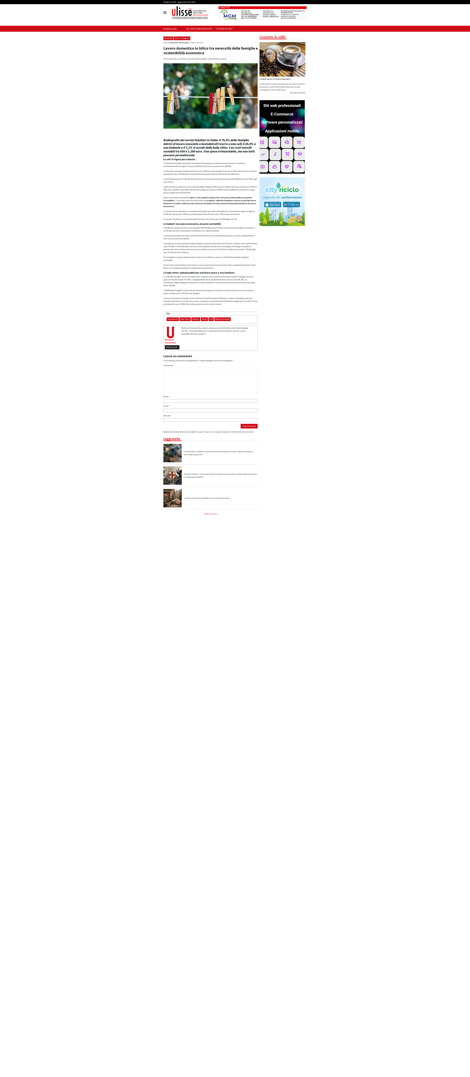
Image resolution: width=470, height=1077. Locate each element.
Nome (166, 396)
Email (166, 406)
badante (195, 319)
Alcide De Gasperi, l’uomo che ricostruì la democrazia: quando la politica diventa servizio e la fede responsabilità (220, 475)
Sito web (167, 415)
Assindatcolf (173, 319)
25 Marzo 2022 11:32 (196, 43)
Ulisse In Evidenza (181, 38)
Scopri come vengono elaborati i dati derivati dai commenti (229, 432)
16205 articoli (171, 347)
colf (211, 319)
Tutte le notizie (210, 514)
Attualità (168, 38)
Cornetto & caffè (272, 37)
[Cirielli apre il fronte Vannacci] (282, 59)
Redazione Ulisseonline (179, 43)
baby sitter (185, 319)
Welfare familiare (222, 319)
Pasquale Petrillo (298, 93)
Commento (168, 365)
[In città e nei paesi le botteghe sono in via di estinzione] (172, 498)
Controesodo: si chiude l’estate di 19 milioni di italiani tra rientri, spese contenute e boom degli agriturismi (218, 453)
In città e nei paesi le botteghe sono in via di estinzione (207, 498)
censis (204, 319)
